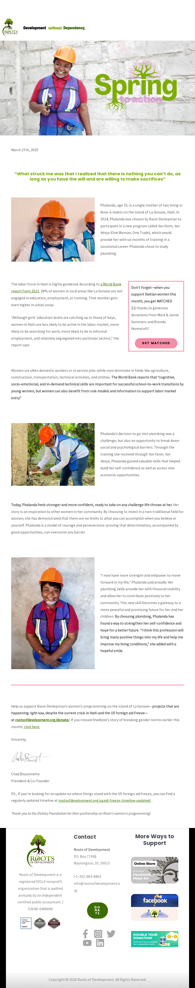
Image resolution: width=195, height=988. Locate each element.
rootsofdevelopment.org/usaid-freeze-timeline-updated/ (104, 800)
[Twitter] (111, 933)
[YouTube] (87, 942)
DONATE (97, 910)
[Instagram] (98, 933)
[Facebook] (85, 933)
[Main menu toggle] (190, 27)
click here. (32, 726)
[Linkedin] (100, 942)
